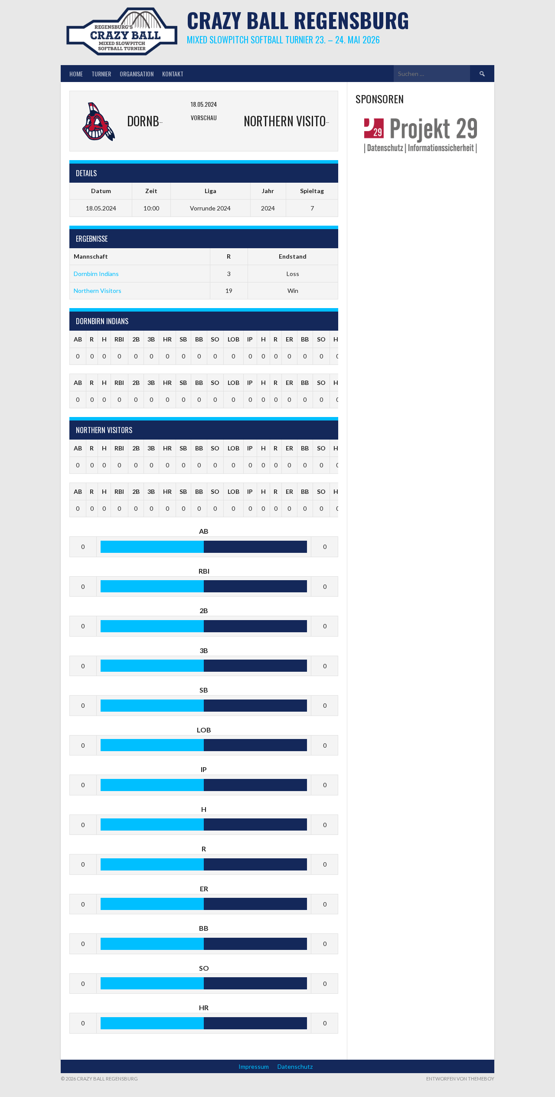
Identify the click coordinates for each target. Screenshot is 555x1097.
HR (167, 339)
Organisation (136, 73)
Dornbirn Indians (96, 273)
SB (183, 339)
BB (199, 339)
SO (215, 339)
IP (250, 339)
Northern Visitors (97, 290)
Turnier (101, 73)
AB (78, 339)
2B (136, 339)
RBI (119, 339)
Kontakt (172, 73)
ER (289, 339)
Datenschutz (295, 1066)
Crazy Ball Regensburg (298, 19)
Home (76, 73)
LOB (233, 339)
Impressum (253, 1066)
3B (151, 339)
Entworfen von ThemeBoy (460, 1078)
